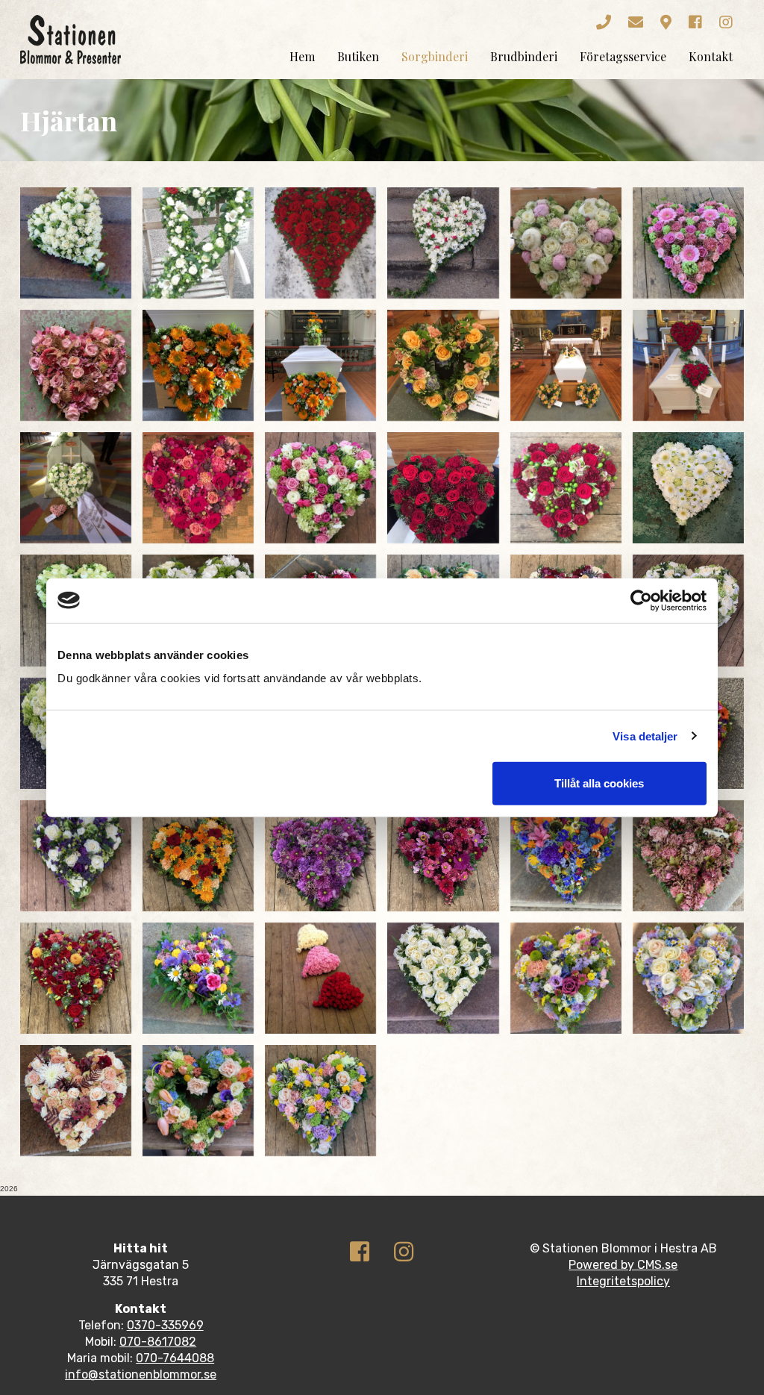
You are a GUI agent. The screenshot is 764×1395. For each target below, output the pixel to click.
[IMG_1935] (198, 1100)
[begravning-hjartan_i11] (565, 365)
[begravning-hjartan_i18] (688, 487)
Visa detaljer (645, 735)
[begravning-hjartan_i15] (320, 487)
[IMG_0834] (75, 1100)
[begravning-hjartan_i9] (320, 365)
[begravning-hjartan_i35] (565, 855)
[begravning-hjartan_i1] (75, 243)
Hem (302, 56)
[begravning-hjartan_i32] (198, 855)
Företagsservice (623, 56)
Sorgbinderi (434, 56)
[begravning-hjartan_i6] (688, 243)
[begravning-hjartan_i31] (75, 855)
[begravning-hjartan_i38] (198, 978)
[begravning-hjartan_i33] (320, 855)
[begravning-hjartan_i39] (320, 978)
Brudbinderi (523, 56)
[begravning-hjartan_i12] (688, 365)
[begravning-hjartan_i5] (565, 243)
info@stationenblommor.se (140, 1374)
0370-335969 (165, 1325)
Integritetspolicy (623, 1281)
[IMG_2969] (688, 978)
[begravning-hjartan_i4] (442, 243)
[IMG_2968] (565, 978)
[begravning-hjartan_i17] (565, 487)
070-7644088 (175, 1358)
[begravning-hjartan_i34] (442, 855)
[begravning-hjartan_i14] (198, 487)
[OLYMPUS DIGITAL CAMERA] (198, 243)
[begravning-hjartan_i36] (688, 855)
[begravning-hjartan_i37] (75, 978)
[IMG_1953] (320, 1100)
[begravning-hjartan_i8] (198, 365)
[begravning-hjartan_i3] (320, 243)
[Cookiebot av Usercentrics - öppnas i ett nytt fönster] (641, 600)
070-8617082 (157, 1342)
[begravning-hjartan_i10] (442, 365)
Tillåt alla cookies (599, 783)
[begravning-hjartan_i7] (75, 365)
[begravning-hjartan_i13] (75, 487)
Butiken (358, 56)
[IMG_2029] (442, 978)
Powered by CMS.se (623, 1265)
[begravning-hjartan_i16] (442, 487)
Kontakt (711, 56)
